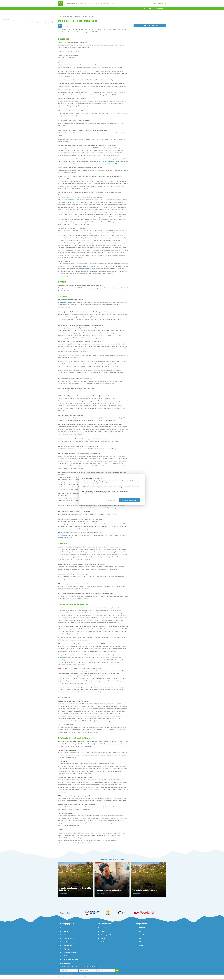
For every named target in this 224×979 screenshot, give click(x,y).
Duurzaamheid (68, 945)
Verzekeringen (82, 3)
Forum (110, 3)
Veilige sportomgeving (70, 952)
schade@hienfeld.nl (66, 537)
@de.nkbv (104, 928)
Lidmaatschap (71, 3)
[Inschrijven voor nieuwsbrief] (117, 970)
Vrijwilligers (67, 949)
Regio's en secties (69, 938)
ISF (140, 938)
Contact (66, 928)
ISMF (140, 942)
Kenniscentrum (94, 3)
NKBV (103, 938)
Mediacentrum (68, 956)
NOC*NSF (142, 928)
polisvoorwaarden (66, 302)
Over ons (66, 931)
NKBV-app (118, 264)
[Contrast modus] (166, 3)
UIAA (140, 931)
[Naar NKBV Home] (60, 3)
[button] (160, 3)
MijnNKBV (104, 3)
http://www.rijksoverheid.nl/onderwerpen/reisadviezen (74, 200)
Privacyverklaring (72, 977)
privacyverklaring (90, 493)
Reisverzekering (77, 17)
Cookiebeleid (84, 977)
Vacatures (67, 935)
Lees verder (63, 893)
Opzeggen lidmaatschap (71, 959)
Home (60, 17)
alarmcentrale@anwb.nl (86, 268)
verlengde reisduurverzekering (67, 508)
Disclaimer (61, 977)
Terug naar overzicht (150, 25)
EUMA (141, 945)
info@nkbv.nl (95, 662)
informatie (99, 92)
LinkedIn (104, 942)
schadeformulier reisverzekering (87, 133)
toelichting (116, 164)
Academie (67, 942)
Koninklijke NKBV (106, 935)
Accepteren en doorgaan (129, 500)
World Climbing (144, 935)
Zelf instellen (111, 500)
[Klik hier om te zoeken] (155, 3)
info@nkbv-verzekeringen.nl (81, 32)
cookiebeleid (102, 493)
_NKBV (103, 931)
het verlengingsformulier (111, 161)
